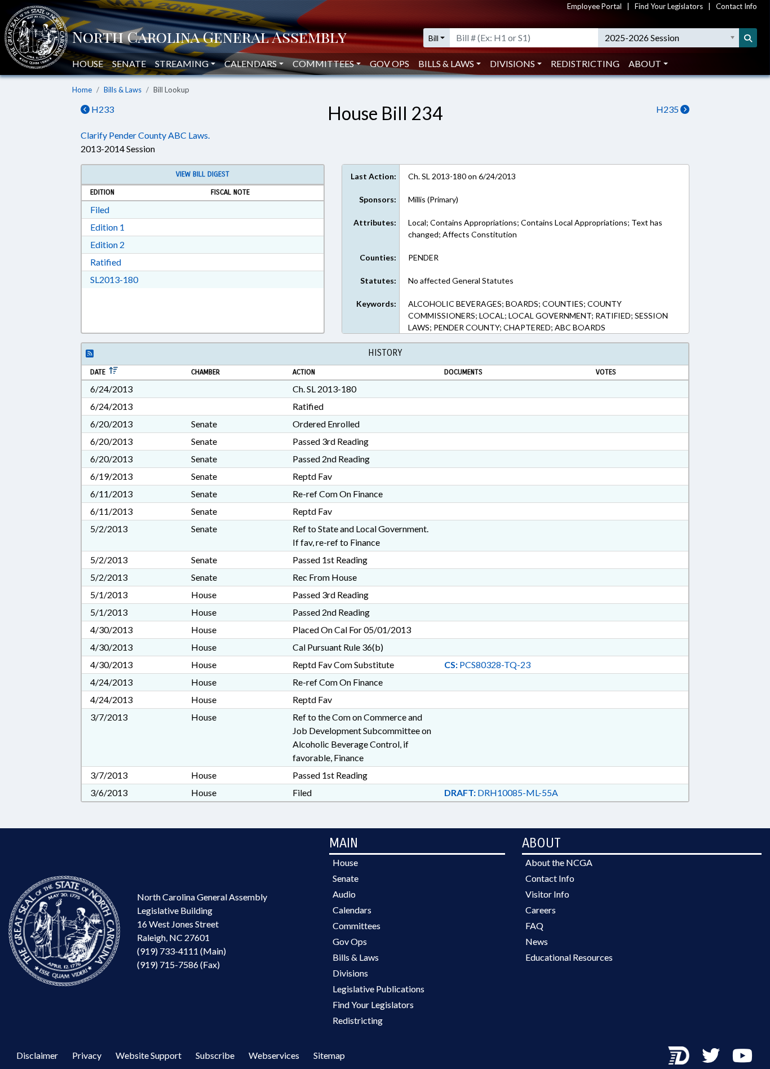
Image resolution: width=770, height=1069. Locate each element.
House (87, 63)
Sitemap (329, 1055)
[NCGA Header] (209, 38)
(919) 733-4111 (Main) (181, 951)
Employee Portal (594, 6)
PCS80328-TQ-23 (487, 664)
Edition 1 (107, 227)
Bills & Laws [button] (446, 63)
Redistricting (585, 63)
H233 (102, 109)
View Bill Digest (202, 174)
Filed (99, 209)
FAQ (534, 925)
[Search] (748, 37)
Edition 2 (107, 244)
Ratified (105, 262)
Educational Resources (569, 957)
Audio (344, 894)
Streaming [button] (182, 63)
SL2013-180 (114, 279)
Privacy (86, 1055)
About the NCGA (558, 862)
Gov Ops (389, 63)
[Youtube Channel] (742, 1055)
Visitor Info (547, 894)
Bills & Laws (122, 89)
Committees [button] (323, 63)
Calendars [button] (250, 63)
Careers (540, 909)
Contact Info (736, 6)
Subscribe (215, 1055)
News (536, 941)
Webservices (274, 1055)
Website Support (149, 1055)
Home (82, 89)
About (645, 63)
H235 (668, 109)
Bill (433, 38)
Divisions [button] (512, 63)
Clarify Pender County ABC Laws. (145, 135)
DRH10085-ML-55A (501, 792)
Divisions (350, 973)
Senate (129, 63)
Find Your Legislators (669, 6)
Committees (356, 925)
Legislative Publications (378, 988)
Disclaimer (37, 1055)
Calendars (352, 909)
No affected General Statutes (461, 280)
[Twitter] (710, 1055)
